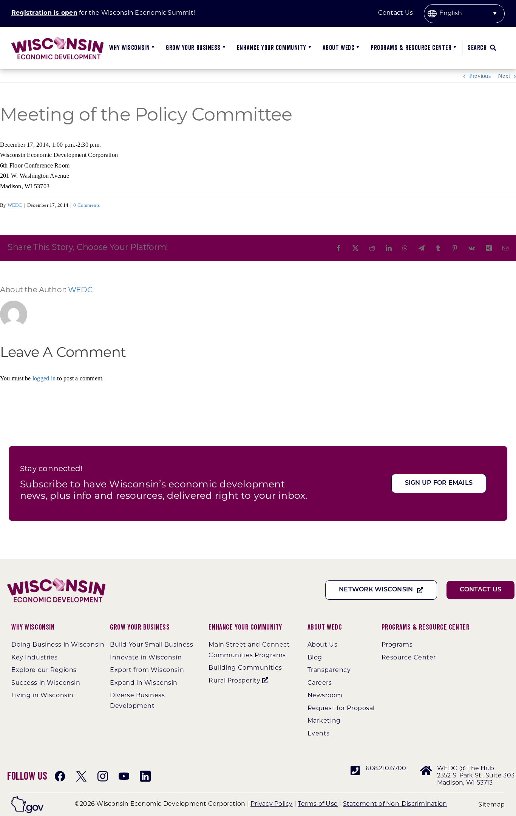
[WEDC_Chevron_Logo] (57, 39)
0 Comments (86, 205)
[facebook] (60, 776)
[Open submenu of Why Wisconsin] (152, 48)
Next (504, 76)
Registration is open (44, 13)
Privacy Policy (271, 804)
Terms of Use (318, 804)
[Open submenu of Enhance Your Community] (308, 48)
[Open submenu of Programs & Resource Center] (453, 48)
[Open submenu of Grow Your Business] (223, 48)
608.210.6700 (386, 769)
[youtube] (124, 776)
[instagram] (102, 776)
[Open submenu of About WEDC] (356, 48)
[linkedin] (145, 776)
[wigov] (27, 799)
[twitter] (81, 776)
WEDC (15, 205)
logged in (44, 378)
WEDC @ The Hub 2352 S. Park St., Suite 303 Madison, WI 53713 (475, 776)
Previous (480, 76)
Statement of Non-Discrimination (395, 804)
